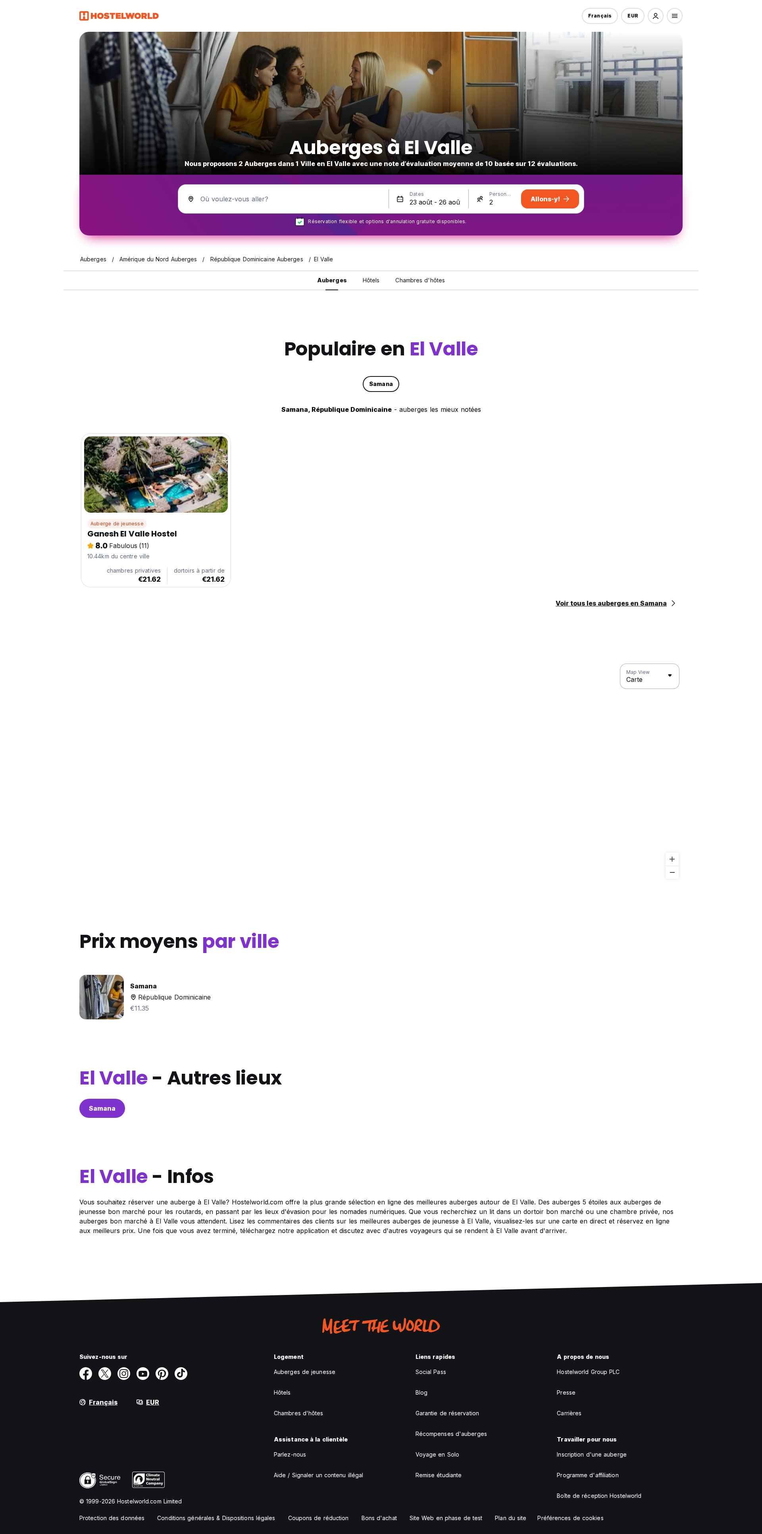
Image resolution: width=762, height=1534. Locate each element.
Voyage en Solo (437, 1454)
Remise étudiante (439, 1475)
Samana (102, 1108)
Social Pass (431, 1371)
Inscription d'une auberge (592, 1454)
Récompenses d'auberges (451, 1433)
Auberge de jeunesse (117, 524)
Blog (421, 1392)
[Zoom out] (672, 872)
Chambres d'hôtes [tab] (420, 280)
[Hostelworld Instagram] (123, 1373)
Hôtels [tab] (371, 280)
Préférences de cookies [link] (570, 1518)
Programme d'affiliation (587, 1475)
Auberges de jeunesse (304, 1371)
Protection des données (111, 1518)
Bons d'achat (379, 1518)
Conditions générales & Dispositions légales (216, 1518)
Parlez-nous (290, 1454)
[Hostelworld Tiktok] (181, 1373)
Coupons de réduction (318, 1518)
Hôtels (282, 1392)
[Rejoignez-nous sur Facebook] (85, 1373)
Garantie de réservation (447, 1413)
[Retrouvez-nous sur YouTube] (143, 1373)
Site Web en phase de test (446, 1518)
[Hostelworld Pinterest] (162, 1373)
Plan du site (510, 1518)
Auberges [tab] (332, 280)
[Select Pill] (656, 16)
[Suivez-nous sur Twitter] (104, 1373)
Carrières (569, 1413)
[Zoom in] (672, 859)
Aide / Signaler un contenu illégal (318, 1475)
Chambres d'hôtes (298, 1413)
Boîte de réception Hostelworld (599, 1495)
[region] (381, 771)
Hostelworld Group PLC (588, 1371)
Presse (566, 1392)
